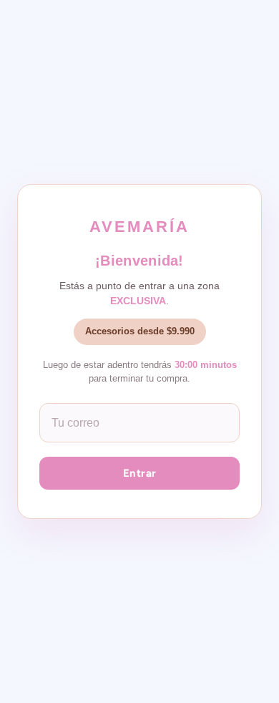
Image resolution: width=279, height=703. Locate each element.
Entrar (140, 473)
